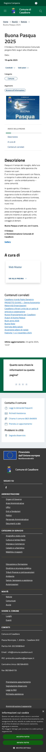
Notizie (24, 21)
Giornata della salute (14, 326)
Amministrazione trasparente (18, 706)
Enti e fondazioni (13, 511)
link (10, 731)
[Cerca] (40, 11)
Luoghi (9, 616)
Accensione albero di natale (16, 329)
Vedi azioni (22, 67)
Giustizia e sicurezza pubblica (18, 568)
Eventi (9, 620)
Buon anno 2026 (12, 320)
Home (5, 21)
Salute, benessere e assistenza (19, 580)
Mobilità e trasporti (14, 551)
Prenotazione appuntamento (18, 681)
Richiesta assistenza (15, 694)
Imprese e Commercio (15, 543)
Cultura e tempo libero (15, 539)
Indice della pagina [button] (16, 128)
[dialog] (23, 730)
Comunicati (11, 600)
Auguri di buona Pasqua (15, 317)
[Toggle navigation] (5, 10)
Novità (15, 21)
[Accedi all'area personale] (36, 3)
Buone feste (10, 323)
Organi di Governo (14, 499)
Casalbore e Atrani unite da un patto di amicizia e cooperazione (21, 310)
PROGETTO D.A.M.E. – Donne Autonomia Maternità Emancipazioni (22, 304)
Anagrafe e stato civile (15, 535)
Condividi (9, 67)
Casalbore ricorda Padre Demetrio (19, 299)
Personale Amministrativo (17, 519)
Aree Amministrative (15, 503)
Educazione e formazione (16, 564)
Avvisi (8, 604)
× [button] (43, 711)
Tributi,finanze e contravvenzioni (20, 572)
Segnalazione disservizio (16, 685)
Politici (9, 515)
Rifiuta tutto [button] (23, 743)
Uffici (8, 507)
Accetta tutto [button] (22, 737)
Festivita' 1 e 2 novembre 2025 (18, 332)
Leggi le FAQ (11, 689)
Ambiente (10, 576)
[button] (23, 748)
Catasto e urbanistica (15, 547)
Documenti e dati (13, 523)
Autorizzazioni (12, 584)
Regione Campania (12, 3)
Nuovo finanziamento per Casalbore (20, 314)
